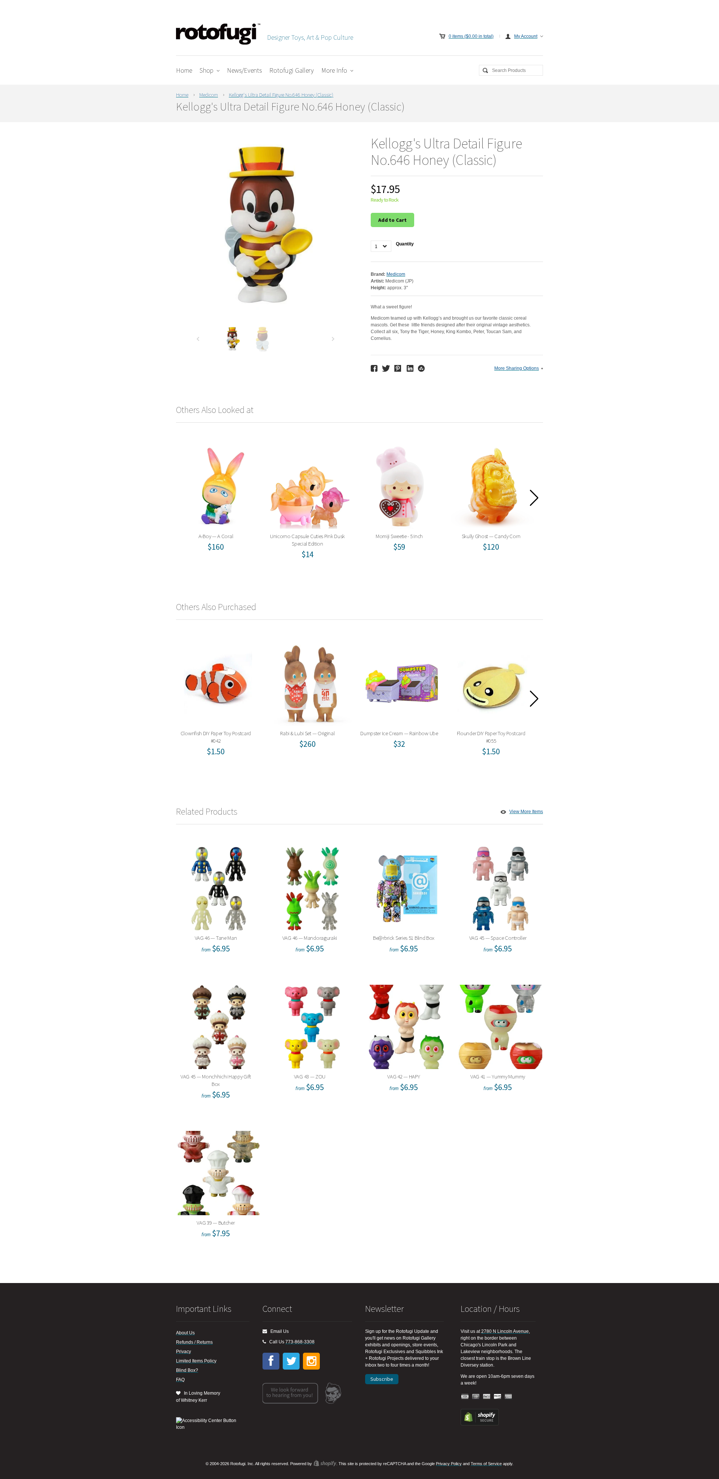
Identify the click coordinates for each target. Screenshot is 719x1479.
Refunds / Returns (194, 1342)
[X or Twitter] (291, 1361)
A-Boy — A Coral (218, 485)
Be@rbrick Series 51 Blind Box (406, 886)
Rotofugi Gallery (291, 70)
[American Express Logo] (508, 1397)
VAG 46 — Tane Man (218, 886)
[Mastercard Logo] (476, 1397)
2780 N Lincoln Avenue (505, 1331)
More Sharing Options (516, 368)
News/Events (244, 70)
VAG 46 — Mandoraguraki (312, 886)
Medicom (208, 94)
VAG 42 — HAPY (406, 1025)
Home (184, 70)
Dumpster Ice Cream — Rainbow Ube (402, 682)
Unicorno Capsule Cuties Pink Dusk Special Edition (310, 484)
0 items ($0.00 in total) (471, 36)
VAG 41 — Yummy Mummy (500, 1025)
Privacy (183, 1351)
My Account (525, 36)
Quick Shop (223, 496)
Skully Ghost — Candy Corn (493, 484)
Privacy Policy (449, 1463)
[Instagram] (311, 1361)
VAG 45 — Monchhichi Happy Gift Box (218, 1025)
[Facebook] (271, 1361)
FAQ (180, 1379)
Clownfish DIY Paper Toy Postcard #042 (218, 682)
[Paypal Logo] (487, 1397)
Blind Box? (187, 1370)
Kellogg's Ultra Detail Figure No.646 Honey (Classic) (281, 94)
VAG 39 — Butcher (218, 1171)
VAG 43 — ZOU (312, 1025)
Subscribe (381, 1379)
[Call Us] (264, 1341)
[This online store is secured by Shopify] (480, 1424)
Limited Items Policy (196, 1361)
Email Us (278, 1331)
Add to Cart (392, 220)
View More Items (526, 811)
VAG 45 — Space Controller (500, 886)
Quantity (405, 244)
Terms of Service (486, 1463)
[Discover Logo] (497, 1397)
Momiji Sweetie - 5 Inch (401, 484)
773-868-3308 (300, 1341)
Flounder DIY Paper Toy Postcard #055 (493, 682)
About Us (185, 1332)
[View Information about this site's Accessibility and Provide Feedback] (209, 1424)
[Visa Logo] (465, 1397)
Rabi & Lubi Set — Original (310, 681)
